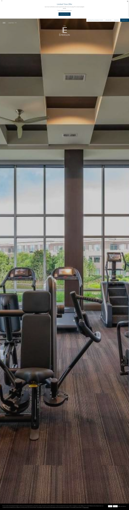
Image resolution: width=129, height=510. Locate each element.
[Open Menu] (4, 20)
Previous (3, 273)
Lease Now (11, 20)
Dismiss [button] (115, 506)
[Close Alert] (127, 1)
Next (125, 273)
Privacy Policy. (86, 507)
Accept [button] (110, 506)
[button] (122, 506)
